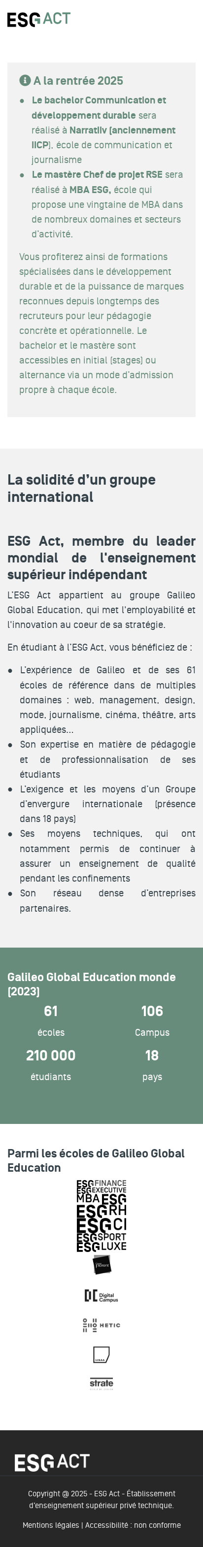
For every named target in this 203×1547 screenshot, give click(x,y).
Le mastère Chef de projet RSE (97, 175)
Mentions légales (51, 1525)
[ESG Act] (38, 19)
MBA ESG (88, 190)
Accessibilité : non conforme (133, 1525)
